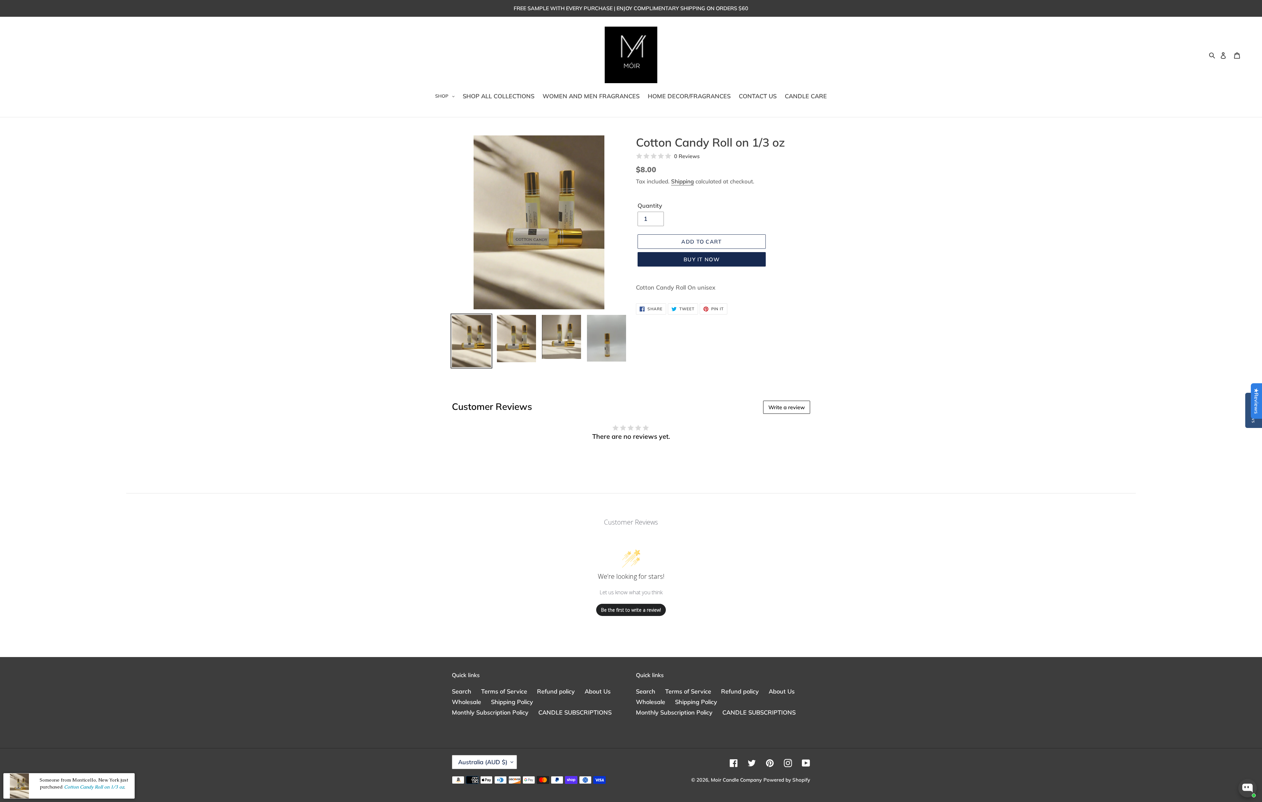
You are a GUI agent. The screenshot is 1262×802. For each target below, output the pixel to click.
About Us (598, 691)
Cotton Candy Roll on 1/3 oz (94, 787)
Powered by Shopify (786, 780)
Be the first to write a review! (631, 610)
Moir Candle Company (736, 780)
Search (461, 691)
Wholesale (466, 702)
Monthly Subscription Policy (490, 712)
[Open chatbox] (1247, 788)
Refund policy (556, 691)
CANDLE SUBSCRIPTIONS (575, 712)
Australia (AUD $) (482, 762)
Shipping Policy (512, 702)
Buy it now (702, 259)
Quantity (650, 205)
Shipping (682, 181)
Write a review (786, 407)
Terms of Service (504, 691)
